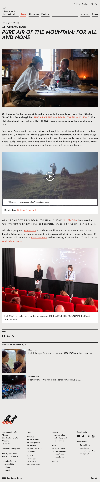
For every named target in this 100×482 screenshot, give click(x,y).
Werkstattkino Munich (12, 241)
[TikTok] (83, 436)
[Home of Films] (10, 419)
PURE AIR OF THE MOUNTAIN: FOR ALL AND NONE (61, 117)
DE (91, 4)
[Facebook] (93, 436)
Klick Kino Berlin (39, 237)
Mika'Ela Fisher (70, 220)
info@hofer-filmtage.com (11, 448)
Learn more (44, 202)
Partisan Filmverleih (26, 210)
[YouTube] (78, 436)
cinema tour (30, 230)
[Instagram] (88, 436)
